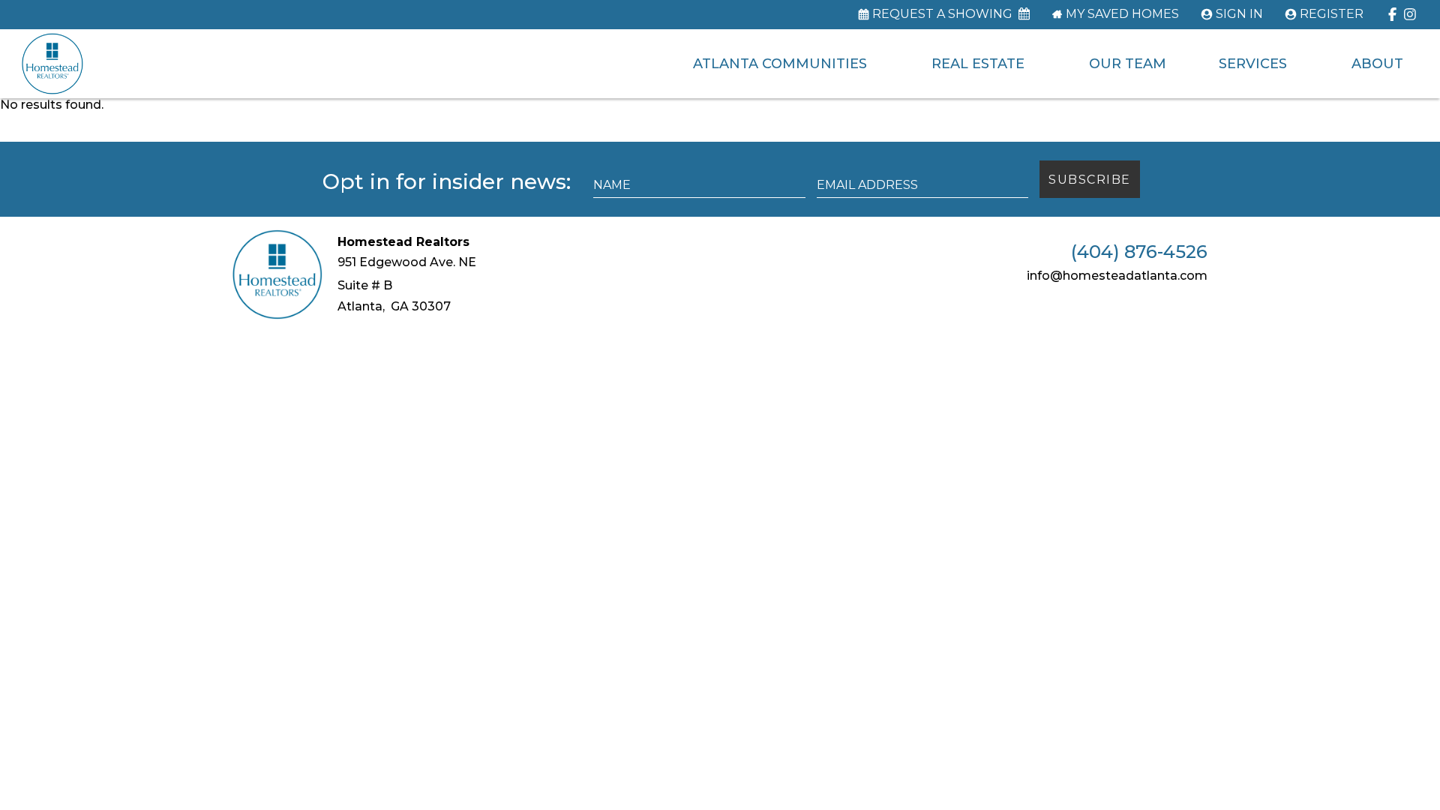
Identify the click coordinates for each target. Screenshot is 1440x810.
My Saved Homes (1122, 14)
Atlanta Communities (780, 64)
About (1377, 64)
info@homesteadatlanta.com (1117, 275)
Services (1253, 64)
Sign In (1239, 14)
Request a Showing (942, 14)
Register (1332, 14)
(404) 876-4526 (1139, 252)
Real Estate (978, 64)
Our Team (1127, 64)
